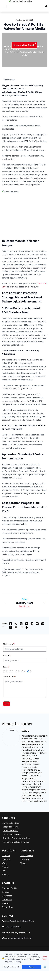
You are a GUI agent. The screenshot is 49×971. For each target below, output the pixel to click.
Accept (31, 967)
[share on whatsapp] (10, 627)
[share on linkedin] (32, 623)
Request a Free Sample (25, 45)
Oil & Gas (6, 855)
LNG (4, 870)
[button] (5, 6)
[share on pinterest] (26, 623)
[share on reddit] (37, 623)
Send (7, 703)
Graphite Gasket (10, 830)
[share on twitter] (16, 623)
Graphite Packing (10, 826)
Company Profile (9, 888)
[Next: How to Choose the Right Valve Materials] (43, 602)
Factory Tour (7, 907)
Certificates (7, 899)
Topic (22, 863)
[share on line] (42, 623)
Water (4, 863)
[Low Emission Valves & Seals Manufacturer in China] (20, 6)
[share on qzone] (26, 627)
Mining (5, 867)
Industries (25, 859)
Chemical (6, 859)
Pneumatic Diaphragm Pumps (15, 842)
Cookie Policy (44, 958)
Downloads (7, 895)
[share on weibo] (21, 627)
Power (5, 874)
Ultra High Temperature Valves (16, 838)
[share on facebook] (10, 623)
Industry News (10, 49)
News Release (26, 855)
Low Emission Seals (10, 823)
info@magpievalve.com (19, 932)
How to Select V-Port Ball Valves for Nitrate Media (24, 53)
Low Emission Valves (11, 834)
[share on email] (16, 627)
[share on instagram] (21, 623)
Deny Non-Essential (11, 967)
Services (5, 892)
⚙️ (44, 966)
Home (9, 46)
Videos (5, 903)
